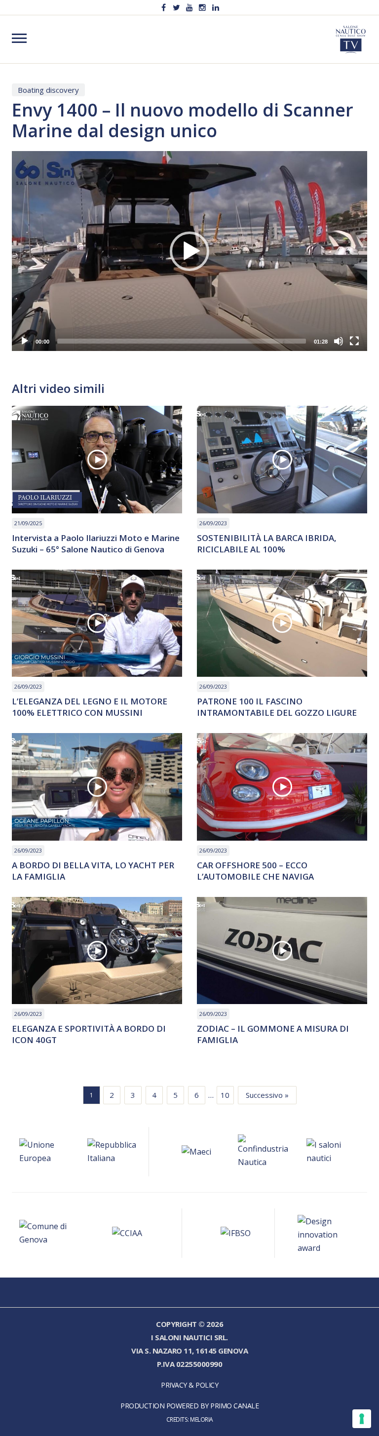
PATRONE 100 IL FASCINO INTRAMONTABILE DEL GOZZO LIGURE (277, 707)
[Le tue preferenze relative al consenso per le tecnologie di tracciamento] (361, 1418)
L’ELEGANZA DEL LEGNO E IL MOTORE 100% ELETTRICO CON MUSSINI (89, 707)
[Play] (25, 341)
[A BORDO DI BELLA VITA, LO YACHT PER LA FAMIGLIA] (97, 787)
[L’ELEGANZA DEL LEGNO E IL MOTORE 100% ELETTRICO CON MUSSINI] (97, 623)
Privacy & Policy (189, 1385)
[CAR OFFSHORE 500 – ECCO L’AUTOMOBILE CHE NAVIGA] (282, 787)
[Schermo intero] (354, 341)
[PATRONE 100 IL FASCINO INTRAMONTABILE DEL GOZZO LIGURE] (282, 623)
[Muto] (338, 341)
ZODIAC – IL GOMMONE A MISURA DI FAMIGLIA (273, 1034)
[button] (189, 251)
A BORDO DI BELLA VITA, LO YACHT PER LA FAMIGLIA (93, 870)
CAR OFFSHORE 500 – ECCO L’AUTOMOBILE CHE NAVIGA (255, 870)
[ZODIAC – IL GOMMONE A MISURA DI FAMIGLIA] (282, 951)
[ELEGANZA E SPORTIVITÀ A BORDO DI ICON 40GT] (97, 951)
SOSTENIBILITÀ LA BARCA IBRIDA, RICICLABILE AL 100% (267, 543)
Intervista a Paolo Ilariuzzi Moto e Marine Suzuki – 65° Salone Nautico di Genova (96, 543)
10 (225, 1095)
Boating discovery (48, 90)
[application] (189, 251)
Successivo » (267, 1095)
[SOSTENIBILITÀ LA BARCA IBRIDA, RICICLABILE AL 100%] (282, 459)
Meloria (201, 1419)
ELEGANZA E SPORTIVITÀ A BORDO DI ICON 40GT (89, 1034)
